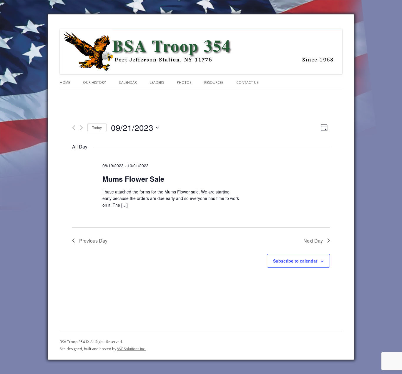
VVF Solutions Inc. (131, 348)
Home (65, 82)
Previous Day (93, 240)
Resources (213, 82)
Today (97, 127)
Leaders (157, 82)
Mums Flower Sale (133, 179)
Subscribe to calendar (295, 261)
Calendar (128, 82)
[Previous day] (73, 128)
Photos (184, 82)
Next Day (313, 240)
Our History (94, 82)
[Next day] (81, 128)
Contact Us (247, 82)
